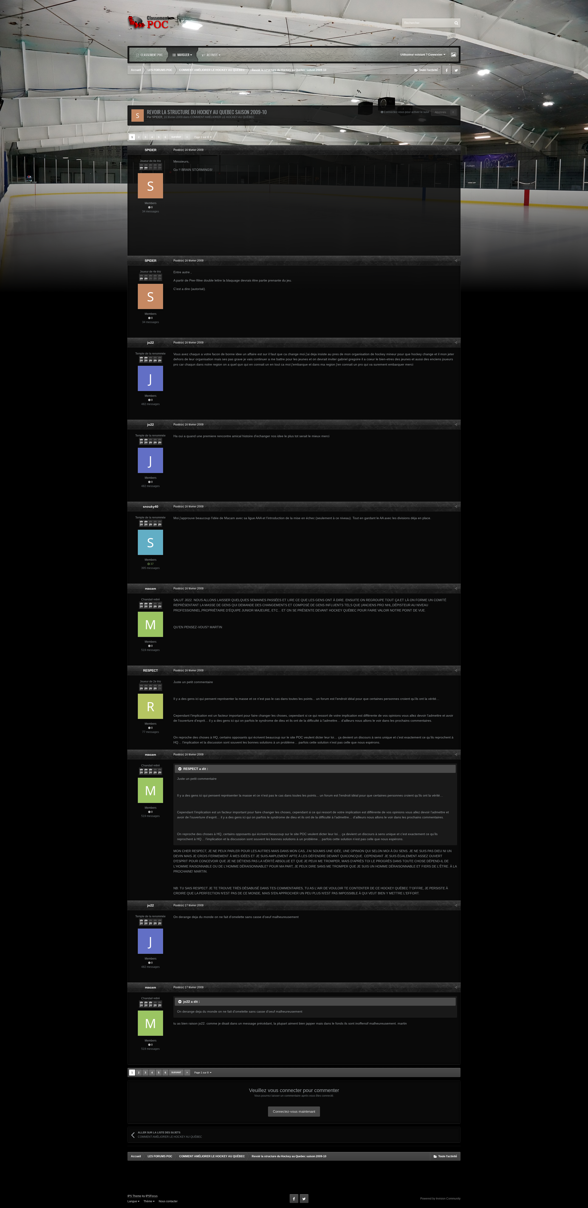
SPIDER (157, 117)
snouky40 (150, 506)
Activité (212, 54)
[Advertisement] (294, 90)
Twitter (456, 70)
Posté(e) (188, 150)
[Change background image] (453, 55)
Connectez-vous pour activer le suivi (406, 112)
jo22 (150, 342)
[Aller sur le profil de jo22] (150, 378)
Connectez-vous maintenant (294, 1111)
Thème (148, 1201)
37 (152, 564)
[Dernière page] (187, 137)
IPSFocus (152, 1196)
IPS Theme (134, 1196)
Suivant (176, 137)
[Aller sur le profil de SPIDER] (137, 115)
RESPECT (150, 670)
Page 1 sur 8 (202, 137)
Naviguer (183, 54)
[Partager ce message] (456, 150)
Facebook (446, 70)
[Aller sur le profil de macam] (150, 624)
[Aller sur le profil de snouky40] (150, 542)
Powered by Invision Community (440, 1198)
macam (150, 588)
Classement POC (151, 54)
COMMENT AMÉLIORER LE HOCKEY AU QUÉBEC (222, 117)
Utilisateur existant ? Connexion (422, 54)
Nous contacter (168, 1201)
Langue (132, 1201)
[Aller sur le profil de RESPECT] (150, 706)
